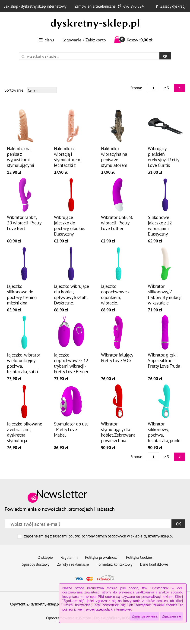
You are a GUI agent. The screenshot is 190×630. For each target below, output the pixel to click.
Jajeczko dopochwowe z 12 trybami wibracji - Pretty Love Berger (71, 363)
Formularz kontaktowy (114, 564)
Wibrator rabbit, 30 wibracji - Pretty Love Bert (24, 222)
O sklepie (45, 557)
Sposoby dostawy (35, 564)
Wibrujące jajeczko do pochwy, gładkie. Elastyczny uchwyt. (69, 228)
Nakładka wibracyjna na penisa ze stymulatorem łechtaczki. (114, 160)
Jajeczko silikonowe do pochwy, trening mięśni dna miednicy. (22, 297)
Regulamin (69, 557)
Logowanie (72, 40)
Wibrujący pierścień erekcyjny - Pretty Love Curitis (163, 157)
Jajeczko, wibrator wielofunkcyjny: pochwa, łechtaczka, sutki (23, 363)
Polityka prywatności (101, 557)
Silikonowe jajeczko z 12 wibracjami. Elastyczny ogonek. (160, 228)
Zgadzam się (171, 616)
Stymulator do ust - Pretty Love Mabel (71, 429)
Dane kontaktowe (154, 564)
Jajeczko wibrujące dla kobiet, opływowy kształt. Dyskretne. (71, 294)
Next (179, 88)
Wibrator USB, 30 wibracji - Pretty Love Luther (117, 222)
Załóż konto (96, 40)
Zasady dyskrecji (173, 6)
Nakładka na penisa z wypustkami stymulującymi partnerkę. (20, 160)
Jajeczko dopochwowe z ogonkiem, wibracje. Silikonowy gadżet (118, 297)
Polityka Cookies (139, 557)
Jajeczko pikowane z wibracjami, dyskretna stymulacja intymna (24, 435)
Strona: (136, 87)
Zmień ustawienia (144, 616)
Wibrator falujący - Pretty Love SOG (118, 357)
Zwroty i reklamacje (73, 564)
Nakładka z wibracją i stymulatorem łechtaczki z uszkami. (67, 160)
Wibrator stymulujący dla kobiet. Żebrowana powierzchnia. (118, 432)
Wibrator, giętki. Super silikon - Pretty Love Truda (164, 360)
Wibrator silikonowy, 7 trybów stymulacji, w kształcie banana (165, 297)
